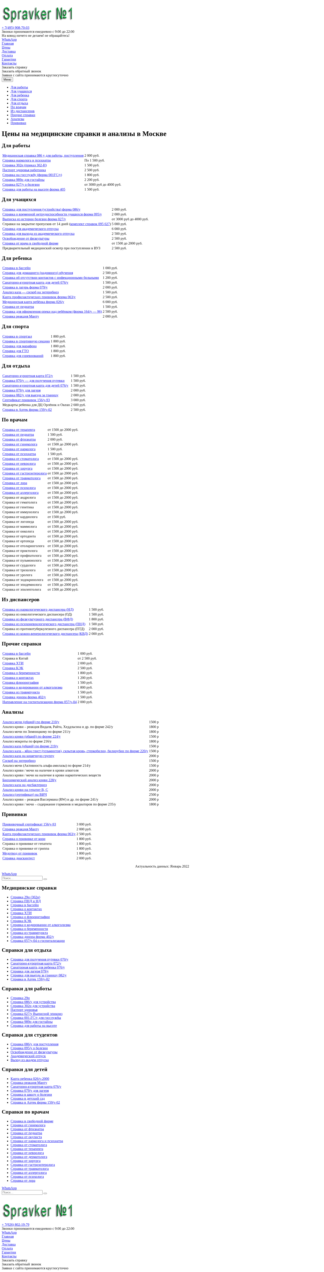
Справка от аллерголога (20, 492)
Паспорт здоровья (24, 1010)
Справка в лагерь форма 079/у (25, 287)
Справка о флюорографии (30, 917)
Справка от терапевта (18, 430)
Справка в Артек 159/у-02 (30, 979)
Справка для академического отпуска (30, 229)
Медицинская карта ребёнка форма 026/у (33, 302)
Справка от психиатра (19, 454)
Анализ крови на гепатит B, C (25, 790)
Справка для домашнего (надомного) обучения (37, 273)
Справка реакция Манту (20, 316)
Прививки (18, 123)
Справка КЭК (12, 668)
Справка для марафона (19, 346)
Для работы (19, 87)
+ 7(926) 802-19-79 (15, 1224)
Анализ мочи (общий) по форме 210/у (30, 722)
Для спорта (19, 99)
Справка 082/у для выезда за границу (30, 395)
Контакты (9, 63)
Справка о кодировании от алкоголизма (32, 687)
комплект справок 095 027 (90, 224)
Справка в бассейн (16, 268)
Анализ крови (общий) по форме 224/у (31, 736)
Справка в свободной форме (32, 1121)
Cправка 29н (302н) (25, 897)
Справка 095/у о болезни (29, 1048)
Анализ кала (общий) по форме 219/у (30, 746)
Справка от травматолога (21, 478)
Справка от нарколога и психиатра (37, 1141)
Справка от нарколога (18, 449)
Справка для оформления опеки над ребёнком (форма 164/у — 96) (52, 311)
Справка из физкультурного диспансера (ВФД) (37, 619)
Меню (7, 79)
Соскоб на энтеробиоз (18, 761)
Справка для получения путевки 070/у (39, 959)
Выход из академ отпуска (30, 1060)
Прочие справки (23, 115)
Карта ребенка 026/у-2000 (30, 1079)
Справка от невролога (19, 463)
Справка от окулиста (26, 1137)
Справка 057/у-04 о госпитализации (38, 941)
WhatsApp (9, 39)
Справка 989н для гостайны (23, 180)
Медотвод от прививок (19, 853)
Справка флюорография (20, 682)
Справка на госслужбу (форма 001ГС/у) (32, 175)
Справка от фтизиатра (19, 439)
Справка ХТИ (13, 663)
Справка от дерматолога (29, 1157)
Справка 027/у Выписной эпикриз (36, 1014)
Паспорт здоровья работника (24, 170)
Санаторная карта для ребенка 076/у (38, 967)
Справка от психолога (19, 488)
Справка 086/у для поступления (34, 1044)
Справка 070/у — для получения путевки (33, 380)
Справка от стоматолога (20, 459)
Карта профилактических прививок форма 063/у (39, 297)
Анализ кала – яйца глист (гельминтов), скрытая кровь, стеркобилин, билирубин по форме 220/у (75, 751)
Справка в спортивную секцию (26, 341)
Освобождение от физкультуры (25, 238)
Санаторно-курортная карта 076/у (36, 1086)
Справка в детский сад (28, 1098)
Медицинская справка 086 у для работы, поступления (43, 155)
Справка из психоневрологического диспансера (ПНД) (43, 624)
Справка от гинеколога (19, 444)
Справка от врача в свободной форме (30, 243)
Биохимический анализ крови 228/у (29, 780)
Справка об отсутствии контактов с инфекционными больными (50, 277)
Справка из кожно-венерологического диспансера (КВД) (45, 634)
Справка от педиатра (18, 307)
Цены (6, 47)
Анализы (17, 119)
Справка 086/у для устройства (33, 1002)
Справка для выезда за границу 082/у (39, 975)
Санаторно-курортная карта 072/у (36, 963)
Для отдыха (19, 103)
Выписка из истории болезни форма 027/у (34, 219)
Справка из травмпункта (21, 692)
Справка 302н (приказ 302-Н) (24, 165)
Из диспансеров (23, 111)
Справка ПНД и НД (26, 901)
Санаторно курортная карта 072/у (27, 376)
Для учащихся (21, 91)
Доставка (9, 51)
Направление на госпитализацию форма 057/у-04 (39, 702)
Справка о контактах (18, 678)
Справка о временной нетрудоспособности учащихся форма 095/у (52, 214)
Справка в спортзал (17, 336)
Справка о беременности (21, 673)
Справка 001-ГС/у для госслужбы (36, 1018)
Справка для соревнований (22, 356)
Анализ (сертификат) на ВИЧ (24, 794)
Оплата (7, 55)
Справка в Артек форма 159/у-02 (27, 410)
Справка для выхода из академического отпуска (38, 233)
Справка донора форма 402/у (24, 697)
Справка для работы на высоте (34, 1026)
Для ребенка (20, 95)
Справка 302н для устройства (33, 1006)
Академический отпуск (28, 1056)
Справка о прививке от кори (23, 839)
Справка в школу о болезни (31, 1094)
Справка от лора (14, 483)
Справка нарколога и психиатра (26, 160)
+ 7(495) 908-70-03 (15, 27)
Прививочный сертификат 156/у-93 (29, 824)
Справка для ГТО (15, 351)
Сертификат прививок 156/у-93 (26, 400)
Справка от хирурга (17, 468)
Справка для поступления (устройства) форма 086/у (41, 209)
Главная (8, 43)
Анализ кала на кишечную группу (28, 756)
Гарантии (9, 59)
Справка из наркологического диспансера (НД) (38, 609)
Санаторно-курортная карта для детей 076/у (35, 282)
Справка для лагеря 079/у (30, 971)
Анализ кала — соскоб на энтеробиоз (30, 292)
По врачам (18, 107)
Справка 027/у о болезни (21, 184)
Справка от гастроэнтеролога (24, 473)
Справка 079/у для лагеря (21, 390)
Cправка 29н (20, 998)
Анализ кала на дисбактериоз (24, 785)
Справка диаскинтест (18, 858)
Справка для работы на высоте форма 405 (33, 189)
